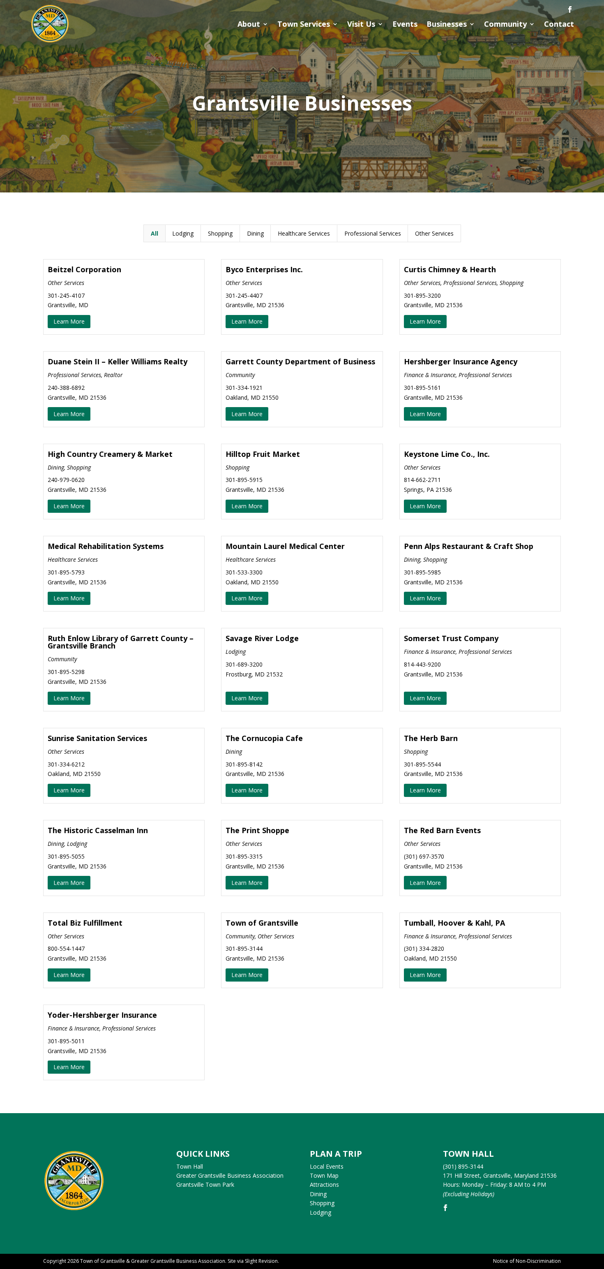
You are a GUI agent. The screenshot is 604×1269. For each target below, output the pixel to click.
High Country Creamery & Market (110, 454)
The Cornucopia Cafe (264, 738)
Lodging (320, 1212)
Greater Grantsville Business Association (230, 1175)
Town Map (324, 1175)
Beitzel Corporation (84, 269)
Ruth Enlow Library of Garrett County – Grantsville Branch (121, 642)
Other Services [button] (434, 233)
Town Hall (189, 1166)
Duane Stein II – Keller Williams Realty (117, 361)
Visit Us (361, 24)
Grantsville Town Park (205, 1184)
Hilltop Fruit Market (263, 454)
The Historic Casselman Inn (98, 830)
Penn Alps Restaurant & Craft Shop (468, 546)
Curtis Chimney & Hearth (450, 269)
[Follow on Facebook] (569, 9)
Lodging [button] (183, 233)
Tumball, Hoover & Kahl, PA (454, 923)
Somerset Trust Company (451, 638)
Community (505, 24)
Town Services (303, 24)
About (248, 24)
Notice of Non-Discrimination (527, 1260)
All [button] (154, 233)
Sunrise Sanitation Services (97, 738)
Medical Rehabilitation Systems (106, 546)
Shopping (322, 1203)
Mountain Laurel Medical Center (285, 546)
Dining (318, 1194)
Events (404, 24)
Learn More (69, 321)
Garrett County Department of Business (300, 361)
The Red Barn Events (442, 830)
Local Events (326, 1166)
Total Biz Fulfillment (85, 923)
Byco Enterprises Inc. (264, 269)
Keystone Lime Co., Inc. (447, 454)
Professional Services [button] (372, 233)
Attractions (324, 1184)
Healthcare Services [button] (304, 233)
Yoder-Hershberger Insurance (102, 1015)
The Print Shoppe (257, 830)
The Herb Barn (431, 738)
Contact (559, 24)
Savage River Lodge (262, 638)
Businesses (446, 24)
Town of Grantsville (262, 923)
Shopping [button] (220, 233)
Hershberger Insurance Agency (460, 361)
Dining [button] (255, 233)
